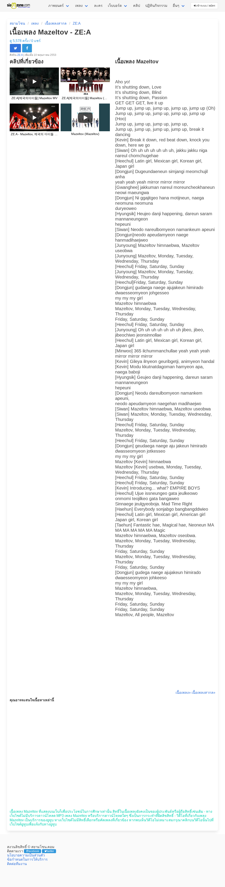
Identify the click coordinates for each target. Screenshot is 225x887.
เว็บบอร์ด (115, 5)
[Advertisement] (165, 658)
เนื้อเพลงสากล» (203, 692)
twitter (50, 851)
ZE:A (77, 23)
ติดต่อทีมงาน (17, 864)
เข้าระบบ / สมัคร (205, 5)
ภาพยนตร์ (56, 5)
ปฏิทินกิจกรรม (156, 5)
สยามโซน (17, 23)
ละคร (98, 5)
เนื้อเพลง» (183, 692)
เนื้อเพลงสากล (56, 23)
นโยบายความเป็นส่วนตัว (26, 855)
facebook (33, 851)
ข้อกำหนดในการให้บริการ (27, 859)
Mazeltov (147, 245)
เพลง (79, 5)
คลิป (136, 5)
